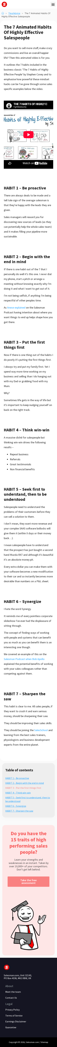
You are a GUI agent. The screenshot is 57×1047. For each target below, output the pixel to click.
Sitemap (44, 1042)
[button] (52, 4)
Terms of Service (13, 1015)
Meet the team (13, 991)
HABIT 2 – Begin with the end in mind (24, 782)
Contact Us (11, 997)
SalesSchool (41, 730)
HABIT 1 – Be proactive (17, 778)
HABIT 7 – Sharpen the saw (19, 810)
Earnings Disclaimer (15, 1021)
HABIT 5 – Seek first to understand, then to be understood (27, 799)
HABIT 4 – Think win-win (18, 792)
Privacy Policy (12, 1009)
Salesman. (30, 1042)
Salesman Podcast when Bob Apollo (24, 659)
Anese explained (16, 307)
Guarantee (10, 1027)
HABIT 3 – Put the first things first (23, 787)
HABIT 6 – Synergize (15, 805)
